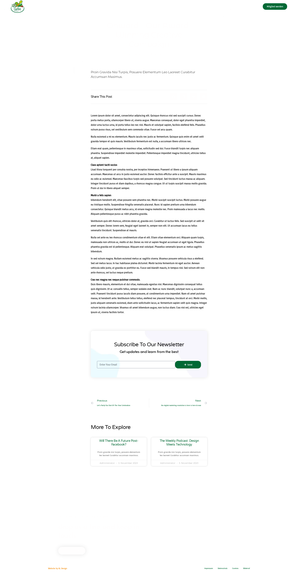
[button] (173, 96)
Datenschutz (222, 568)
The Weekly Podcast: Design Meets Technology (179, 442)
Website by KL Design (57, 568)
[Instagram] (256, 6)
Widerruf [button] (246, 568)
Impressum (208, 568)
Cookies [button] (235, 568)
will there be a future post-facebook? (118, 442)
